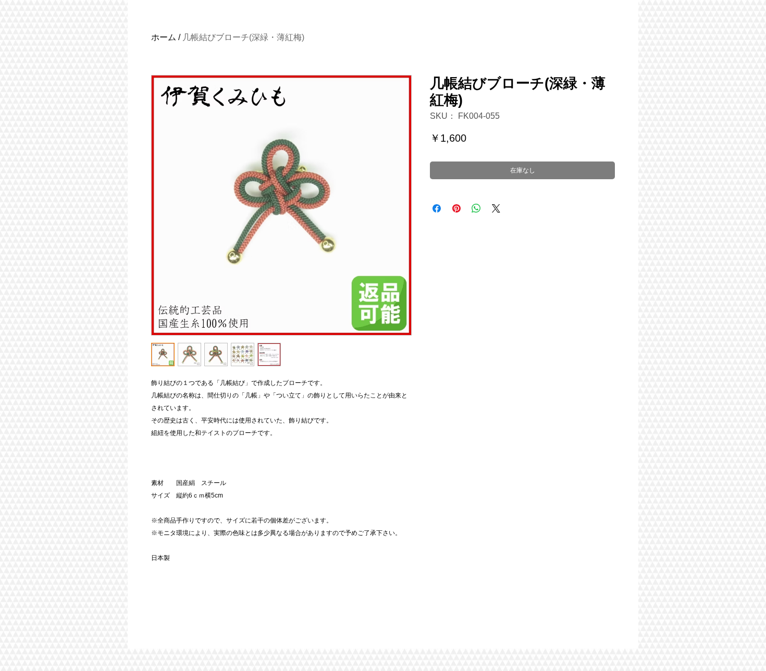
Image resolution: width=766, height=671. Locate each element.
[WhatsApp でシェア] (476, 208)
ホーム (163, 37)
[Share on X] (496, 208)
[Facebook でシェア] (436, 208)
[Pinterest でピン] (456, 208)
